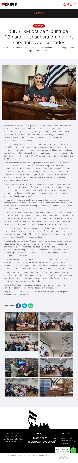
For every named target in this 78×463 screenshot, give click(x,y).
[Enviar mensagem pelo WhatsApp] (73, 450)
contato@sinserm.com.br (41, 442)
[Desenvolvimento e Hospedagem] (63, 457)
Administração (39, 26)
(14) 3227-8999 (39, 438)
